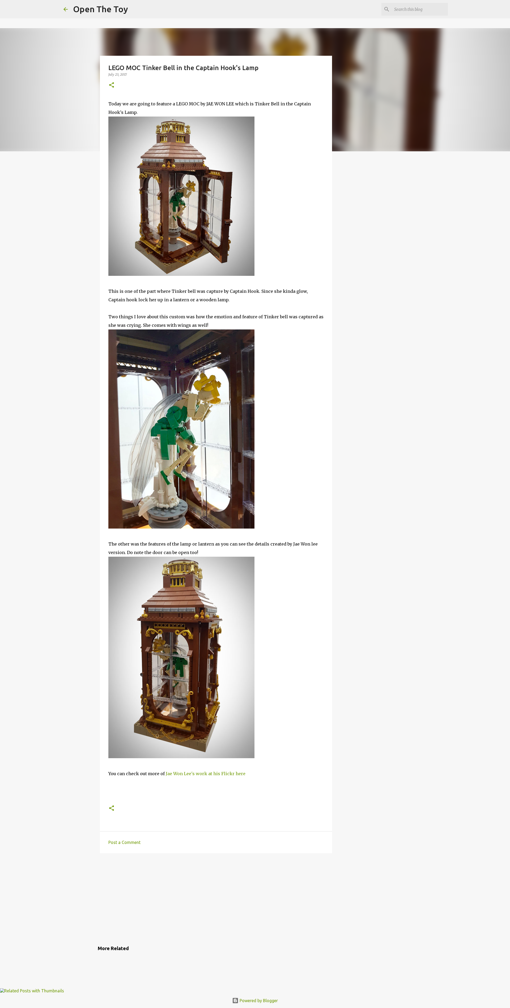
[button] (111, 85)
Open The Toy (100, 9)
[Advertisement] (216, 898)
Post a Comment (124, 842)
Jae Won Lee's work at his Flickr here (205, 773)
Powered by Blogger (258, 1000)
